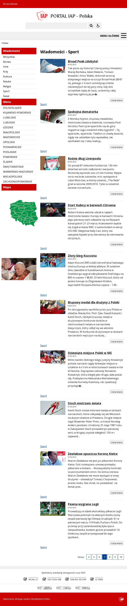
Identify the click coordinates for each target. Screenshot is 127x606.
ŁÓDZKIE (8, 127)
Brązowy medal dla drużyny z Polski (93, 302)
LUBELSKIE (9, 117)
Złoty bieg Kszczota (82, 256)
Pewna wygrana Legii (83, 504)
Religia (7, 86)
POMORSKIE (10, 157)
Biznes (7, 62)
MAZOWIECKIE (11, 137)
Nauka (7, 81)
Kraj (5, 71)
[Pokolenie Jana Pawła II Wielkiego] (19, 279)
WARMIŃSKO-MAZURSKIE (18, 171)
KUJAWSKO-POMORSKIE (17, 112)
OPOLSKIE (9, 142)
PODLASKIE (9, 152)
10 (121, 556)
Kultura (7, 76)
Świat (6, 96)
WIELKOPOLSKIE (12, 176)
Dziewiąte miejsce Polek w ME (90, 353)
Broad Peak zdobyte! (83, 61)
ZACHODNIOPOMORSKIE (17, 181)
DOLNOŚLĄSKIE (12, 108)
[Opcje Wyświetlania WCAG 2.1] (98, 25)
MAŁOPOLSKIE (11, 132)
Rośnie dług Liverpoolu (84, 159)
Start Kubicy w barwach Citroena (92, 205)
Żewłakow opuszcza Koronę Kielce (93, 454)
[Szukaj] (91, 25)
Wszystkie (9, 57)
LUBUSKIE (9, 122)
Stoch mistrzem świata (84, 403)
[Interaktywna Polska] (121, 599)
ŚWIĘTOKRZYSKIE (13, 166)
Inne (5, 66)
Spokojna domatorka (83, 112)
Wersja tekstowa (10, 4)
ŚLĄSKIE (8, 161)
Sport (6, 91)
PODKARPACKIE (12, 147)
